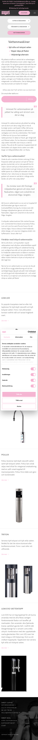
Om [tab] (31, 337)
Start (3, 725)
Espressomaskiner (19, 21)
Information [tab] (19, 337)
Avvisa (19, 406)
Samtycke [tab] (7, 337)
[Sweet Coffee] (5, 13)
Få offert (24, 13)
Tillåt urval (19, 400)
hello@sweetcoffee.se (23, 1)
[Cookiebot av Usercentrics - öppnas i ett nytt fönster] (28, 332)
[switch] (33, 374)
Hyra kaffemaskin (9, 720)
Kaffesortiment (8, 723)
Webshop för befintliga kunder (20, 8)
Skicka (30, 99)
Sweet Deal (6, 718)
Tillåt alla (19, 394)
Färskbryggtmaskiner (19, 27)
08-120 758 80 (8, 1)
